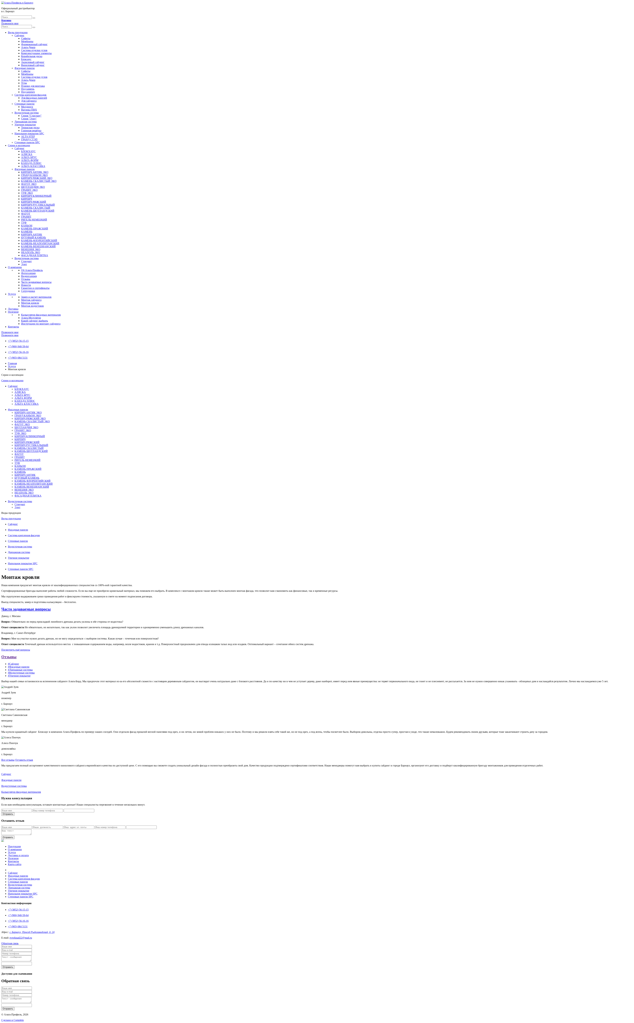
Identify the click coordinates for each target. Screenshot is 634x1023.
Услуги (12, 294)
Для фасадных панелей (34, 97)
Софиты (25, 38)
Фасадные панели (25, 68)
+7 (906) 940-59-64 (18, 346)
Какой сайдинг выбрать (34, 320)
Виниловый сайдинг (33, 65)
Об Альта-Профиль (32, 270)
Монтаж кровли (30, 302)
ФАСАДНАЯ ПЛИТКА (34, 255)
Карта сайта (14, 864)
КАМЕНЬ (26, 231)
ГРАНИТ (26, 216)
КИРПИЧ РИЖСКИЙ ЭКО (36, 178)
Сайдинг (19, 35)
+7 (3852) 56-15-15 (18, 340)
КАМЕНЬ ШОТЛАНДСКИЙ (37, 210)
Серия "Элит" (29, 118)
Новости (26, 285)
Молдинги (27, 106)
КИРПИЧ (26, 198)
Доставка (13, 308)
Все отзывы (8, 759)
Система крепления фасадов (30, 94)
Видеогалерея (29, 276)
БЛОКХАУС (28, 151)
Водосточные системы (14, 786)
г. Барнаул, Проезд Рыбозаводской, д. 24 (31, 932)
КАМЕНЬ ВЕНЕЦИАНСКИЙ (38, 246)
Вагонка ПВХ (29, 109)
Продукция (14, 846)
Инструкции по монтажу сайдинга (40, 323)
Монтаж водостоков (32, 305)
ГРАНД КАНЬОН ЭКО (34, 175)
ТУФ (24, 222)
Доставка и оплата (18, 855)
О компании (15, 267)
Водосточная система (27, 112)
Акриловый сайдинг (32, 62)
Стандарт (26, 261)
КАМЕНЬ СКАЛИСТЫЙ (35, 207)
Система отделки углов (34, 50)
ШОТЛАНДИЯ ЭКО (33, 187)
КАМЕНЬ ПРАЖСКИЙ (34, 228)
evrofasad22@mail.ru (21, 937)
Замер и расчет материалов (36, 297)
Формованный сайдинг (34, 44)
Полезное (13, 311)
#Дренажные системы (20, 669)
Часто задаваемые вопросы (36, 282)
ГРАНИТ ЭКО (29, 190)
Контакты (13, 326)
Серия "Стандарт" (31, 115)
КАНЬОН (26, 225)
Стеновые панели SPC (27, 142)
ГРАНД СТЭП (29, 139)
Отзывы (25, 279)
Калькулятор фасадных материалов (41, 314)
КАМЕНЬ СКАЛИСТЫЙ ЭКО (38, 181)
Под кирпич (28, 91)
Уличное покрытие (25, 124)
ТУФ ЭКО (27, 193)
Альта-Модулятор (31, 317)
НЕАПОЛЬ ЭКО (30, 252)
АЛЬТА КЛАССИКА (33, 166)
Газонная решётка (31, 130)
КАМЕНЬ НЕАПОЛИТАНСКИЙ (40, 243)
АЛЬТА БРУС (29, 157)
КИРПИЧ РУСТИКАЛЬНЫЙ (38, 204)
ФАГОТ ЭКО (28, 184)
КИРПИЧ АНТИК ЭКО (34, 172)
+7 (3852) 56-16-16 (18, 352)
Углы (24, 83)
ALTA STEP (28, 136)
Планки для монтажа (33, 86)
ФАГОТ (25, 213)
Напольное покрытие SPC (29, 133)
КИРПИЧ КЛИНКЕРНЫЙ (36, 195)
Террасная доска (30, 127)
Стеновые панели (25, 103)
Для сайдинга (28, 100)
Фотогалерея (28, 273)
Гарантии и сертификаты (35, 288)
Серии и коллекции (19, 145)
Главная (12, 363)
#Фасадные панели (18, 666)
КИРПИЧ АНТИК (31, 234)
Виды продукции (18, 32)
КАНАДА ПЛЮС (31, 163)
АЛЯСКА (26, 154)
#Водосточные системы (21, 672)
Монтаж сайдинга (31, 300)
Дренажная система (26, 121)
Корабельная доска (31, 56)
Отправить (8, 814)
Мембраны (27, 41)
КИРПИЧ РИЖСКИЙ (33, 201)
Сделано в (12, 1020)
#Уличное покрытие (19, 675)
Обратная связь (9, 943)
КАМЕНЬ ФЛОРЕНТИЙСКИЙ (39, 240)
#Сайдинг (13, 663)
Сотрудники (28, 291)
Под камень (27, 89)
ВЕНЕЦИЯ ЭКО (30, 249)
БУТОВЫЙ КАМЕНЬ (33, 237)
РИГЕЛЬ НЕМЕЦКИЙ (34, 219)
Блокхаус (26, 59)
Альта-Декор (28, 47)
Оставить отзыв (24, 759)
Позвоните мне (9, 23)
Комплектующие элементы (36, 53)
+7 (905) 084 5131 (18, 357)
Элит (24, 264)
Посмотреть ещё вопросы (15, 649)
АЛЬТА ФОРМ (29, 160)
